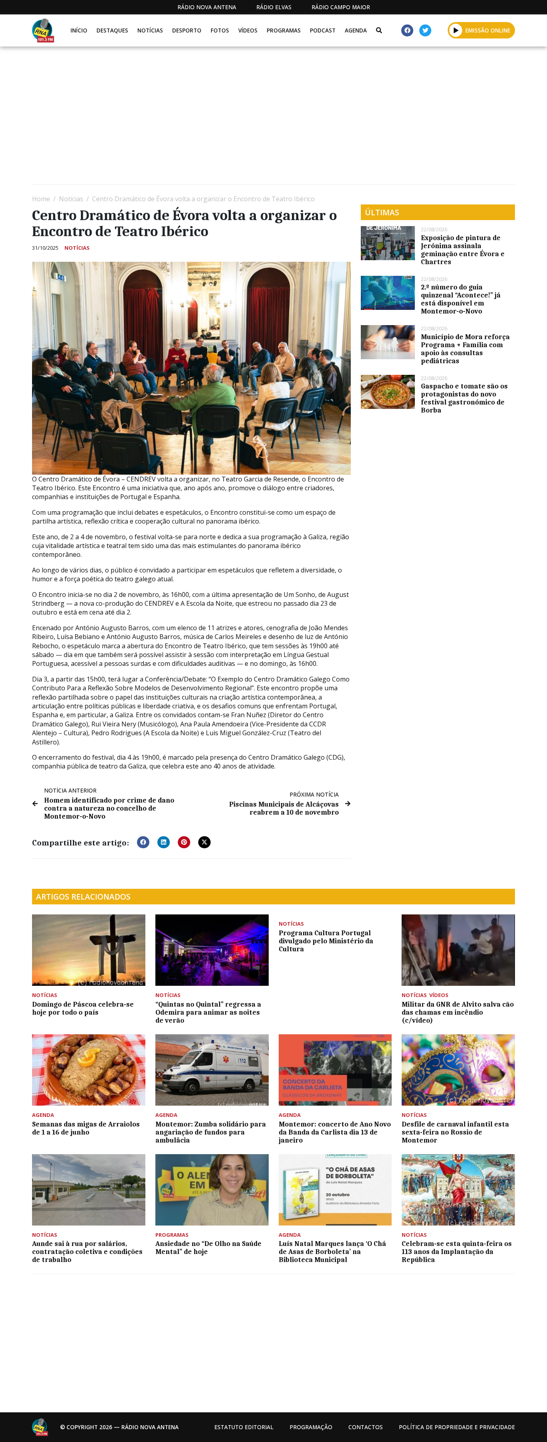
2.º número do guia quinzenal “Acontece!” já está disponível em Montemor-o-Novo (461, 299)
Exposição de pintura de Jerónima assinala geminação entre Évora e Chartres (463, 250)
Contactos (365, 1427)
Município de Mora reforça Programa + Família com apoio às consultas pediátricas (465, 349)
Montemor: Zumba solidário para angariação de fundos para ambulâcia (210, 1132)
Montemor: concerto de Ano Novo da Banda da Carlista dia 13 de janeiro (335, 1132)
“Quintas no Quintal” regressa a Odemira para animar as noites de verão (208, 1012)
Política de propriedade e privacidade (457, 1427)
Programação (311, 1427)
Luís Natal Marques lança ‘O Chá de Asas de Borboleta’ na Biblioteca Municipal (332, 1252)
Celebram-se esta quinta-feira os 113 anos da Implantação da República (457, 1252)
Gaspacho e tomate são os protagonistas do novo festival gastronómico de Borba (464, 398)
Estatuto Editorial (244, 1427)
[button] (456, 30)
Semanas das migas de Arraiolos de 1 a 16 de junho (86, 1128)
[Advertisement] (272, 119)
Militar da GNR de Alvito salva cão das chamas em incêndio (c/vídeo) (458, 1012)
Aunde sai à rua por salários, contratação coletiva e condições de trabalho (87, 1252)
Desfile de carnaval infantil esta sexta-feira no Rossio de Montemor (455, 1132)
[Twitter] (425, 30)
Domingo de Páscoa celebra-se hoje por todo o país (83, 1008)
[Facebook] (407, 30)
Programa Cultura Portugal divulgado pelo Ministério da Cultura (326, 941)
